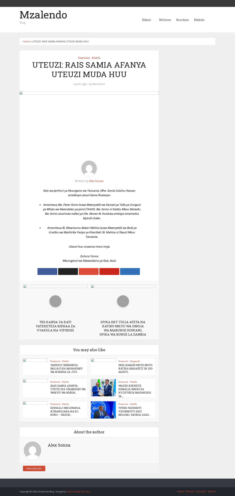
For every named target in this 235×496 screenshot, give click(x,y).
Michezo (165, 20)
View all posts (34, 468)
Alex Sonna (98, 84)
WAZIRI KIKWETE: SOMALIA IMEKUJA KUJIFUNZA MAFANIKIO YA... (134, 391)
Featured (84, 58)
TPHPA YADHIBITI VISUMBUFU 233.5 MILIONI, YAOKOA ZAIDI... (134, 411)
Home (26, 41)
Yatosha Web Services (78, 491)
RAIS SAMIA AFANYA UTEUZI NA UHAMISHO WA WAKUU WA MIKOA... (68, 389)
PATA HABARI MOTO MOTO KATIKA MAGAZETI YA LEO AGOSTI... (135, 368)
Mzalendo (43, 14)
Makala (199, 20)
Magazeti (135, 361)
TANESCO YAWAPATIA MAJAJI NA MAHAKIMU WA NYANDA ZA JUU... (66, 368)
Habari (146, 20)
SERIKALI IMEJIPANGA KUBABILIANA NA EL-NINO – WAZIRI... (65, 411)
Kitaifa (96, 58)
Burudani (182, 20)
